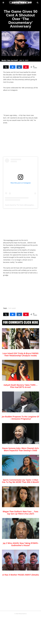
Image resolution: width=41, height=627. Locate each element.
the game (12, 308)
